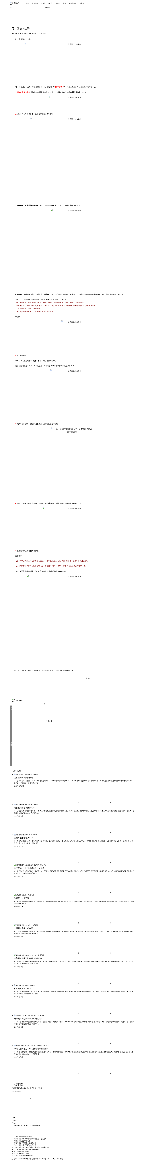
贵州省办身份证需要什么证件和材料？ (26, 1149)
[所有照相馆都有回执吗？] (23, 804)
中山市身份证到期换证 (21, 1153)
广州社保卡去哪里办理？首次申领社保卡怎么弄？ (30, 1139)
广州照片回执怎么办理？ (24, 928)
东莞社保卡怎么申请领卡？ (23, 1141)
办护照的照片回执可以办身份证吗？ (29, 868)
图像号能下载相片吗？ (23, 838)
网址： (14, 1123)
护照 (64, 3)
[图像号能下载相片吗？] (22, 834)
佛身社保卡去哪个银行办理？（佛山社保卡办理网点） (31, 1147)
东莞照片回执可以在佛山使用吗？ (28, 958)
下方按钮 (23, 92)
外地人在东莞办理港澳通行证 (23, 1155)
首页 (27, 3)
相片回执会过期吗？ (22, 989)
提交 (14, 1128)
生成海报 (49, 721)
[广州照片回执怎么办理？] (23, 925)
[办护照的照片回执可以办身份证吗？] (27, 865)
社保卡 (43, 3)
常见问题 (35, 3)
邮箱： (14, 1120)
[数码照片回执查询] (21, 895)
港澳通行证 (72, 3)
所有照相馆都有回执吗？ (24, 808)
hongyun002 (15, 33)
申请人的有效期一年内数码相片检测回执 (31, 1049)
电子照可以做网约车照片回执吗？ (28, 1019)
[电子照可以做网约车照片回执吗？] (26, 1015)
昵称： (14, 1117)
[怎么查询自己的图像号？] (23, 774)
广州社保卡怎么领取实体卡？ (23, 1137)
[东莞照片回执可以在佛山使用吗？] (26, 955)
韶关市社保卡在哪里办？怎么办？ (25, 1143)
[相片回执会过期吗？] (21, 985)
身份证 (50, 3)
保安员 (81, 3)
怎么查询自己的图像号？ (24, 778)
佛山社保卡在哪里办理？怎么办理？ (26, 1145)
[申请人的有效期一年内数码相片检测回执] (28, 1045)
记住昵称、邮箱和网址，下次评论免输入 (26, 1126)
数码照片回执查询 (21, 898)
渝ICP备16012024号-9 (40, 1159)
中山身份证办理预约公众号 (23, 1151)
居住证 (58, 3)
